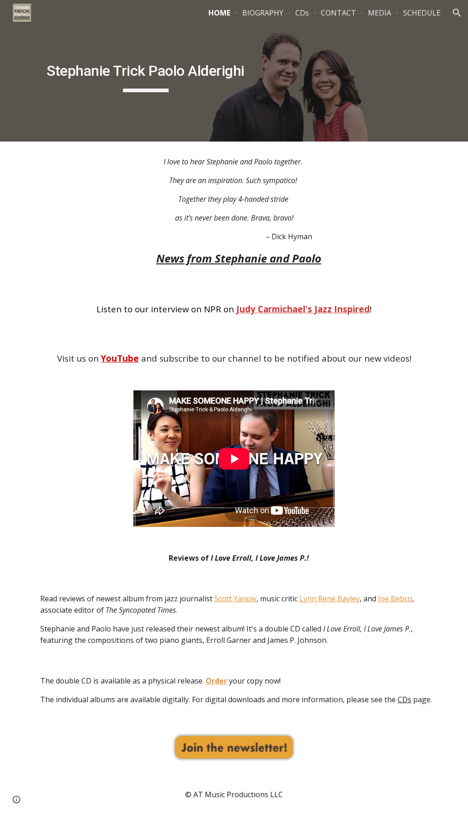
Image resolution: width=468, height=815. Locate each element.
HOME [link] (219, 13)
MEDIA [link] (379, 13)
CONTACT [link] (338, 13)
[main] (145, 71)
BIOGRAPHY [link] (262, 13)
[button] (457, 13)
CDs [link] (302, 13)
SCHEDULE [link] (422, 13)
